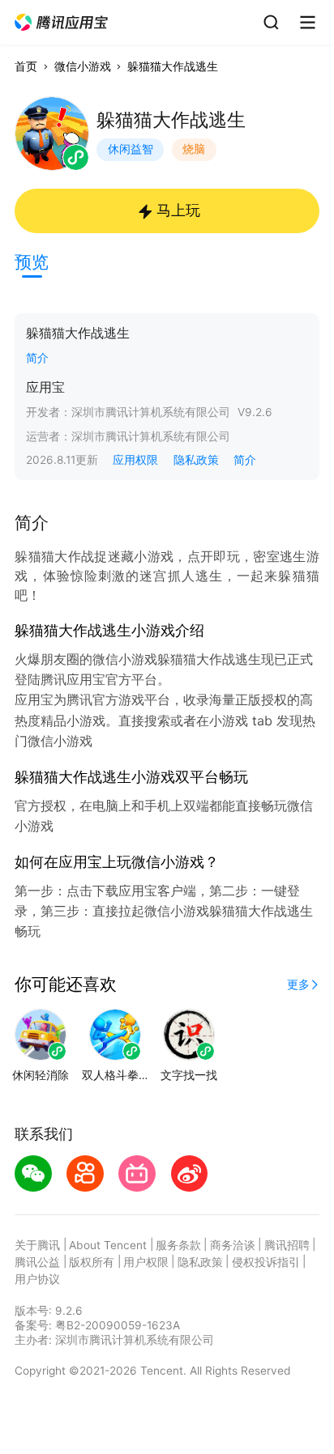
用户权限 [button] (146, 1262)
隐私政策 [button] (196, 459)
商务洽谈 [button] (232, 1245)
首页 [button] (26, 66)
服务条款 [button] (178, 1245)
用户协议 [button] (37, 1279)
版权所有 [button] (91, 1262)
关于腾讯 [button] (37, 1245)
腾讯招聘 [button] (287, 1245)
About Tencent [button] (108, 1245)
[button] (62, 23)
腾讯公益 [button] (37, 1262)
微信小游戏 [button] (82, 66)
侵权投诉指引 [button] (266, 1262)
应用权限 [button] (135, 459)
